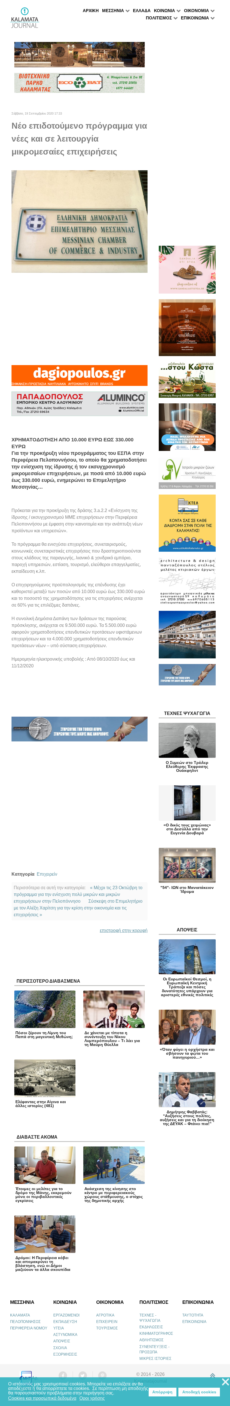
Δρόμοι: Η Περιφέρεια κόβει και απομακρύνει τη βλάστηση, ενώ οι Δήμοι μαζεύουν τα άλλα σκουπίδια (42, 1263)
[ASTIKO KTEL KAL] (187, 525)
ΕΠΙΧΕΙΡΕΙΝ (106, 1322)
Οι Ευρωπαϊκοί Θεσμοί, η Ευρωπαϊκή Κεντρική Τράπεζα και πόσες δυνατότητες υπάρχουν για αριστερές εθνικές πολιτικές (187, 987)
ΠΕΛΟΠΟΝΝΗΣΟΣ (25, 1322)
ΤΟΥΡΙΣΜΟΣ (107, 1328)
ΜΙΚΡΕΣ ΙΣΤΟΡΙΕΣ (155, 1358)
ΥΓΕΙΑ (58, 1328)
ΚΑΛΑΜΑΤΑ (20, 1315)
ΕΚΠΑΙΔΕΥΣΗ (65, 1322)
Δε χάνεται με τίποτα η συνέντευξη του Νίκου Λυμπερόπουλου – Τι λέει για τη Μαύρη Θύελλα (112, 1039)
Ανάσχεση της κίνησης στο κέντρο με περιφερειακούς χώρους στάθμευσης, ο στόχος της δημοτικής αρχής (113, 1194)
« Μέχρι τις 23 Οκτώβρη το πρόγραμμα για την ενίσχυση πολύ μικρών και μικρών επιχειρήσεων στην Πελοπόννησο (78, 894)
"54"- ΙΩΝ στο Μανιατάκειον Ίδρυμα (187, 889)
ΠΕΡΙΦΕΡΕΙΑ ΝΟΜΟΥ (28, 1328)
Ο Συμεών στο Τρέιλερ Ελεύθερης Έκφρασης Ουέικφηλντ (187, 766)
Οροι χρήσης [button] (92, 1398)
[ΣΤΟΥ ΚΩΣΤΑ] (187, 382)
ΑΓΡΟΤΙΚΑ (105, 1315)
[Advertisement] (80, 319)
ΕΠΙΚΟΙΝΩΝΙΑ (194, 1322)
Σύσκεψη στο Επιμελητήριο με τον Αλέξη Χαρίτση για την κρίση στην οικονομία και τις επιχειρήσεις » (78, 908)
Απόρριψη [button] (162, 1392)
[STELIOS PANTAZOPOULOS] (187, 583)
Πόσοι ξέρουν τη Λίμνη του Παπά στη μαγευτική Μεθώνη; (44, 1035)
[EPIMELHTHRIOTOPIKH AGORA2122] (80, 731)
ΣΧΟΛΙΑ (60, 1348)
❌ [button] (225, 1382)
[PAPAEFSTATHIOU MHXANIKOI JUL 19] (187, 637)
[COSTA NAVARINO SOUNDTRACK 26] (187, 330)
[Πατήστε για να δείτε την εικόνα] (80, 221)
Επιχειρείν (47, 874)
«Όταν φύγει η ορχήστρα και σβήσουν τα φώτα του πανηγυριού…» (187, 1053)
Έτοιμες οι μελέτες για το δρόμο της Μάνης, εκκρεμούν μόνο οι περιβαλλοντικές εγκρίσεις (43, 1194)
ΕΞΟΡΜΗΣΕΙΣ (65, 1354)
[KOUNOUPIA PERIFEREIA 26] (187, 429)
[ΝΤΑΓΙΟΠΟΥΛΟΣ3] (79, 377)
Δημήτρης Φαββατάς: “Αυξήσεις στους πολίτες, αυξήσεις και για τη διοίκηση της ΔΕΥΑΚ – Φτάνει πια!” (187, 1118)
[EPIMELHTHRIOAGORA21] (187, 677)
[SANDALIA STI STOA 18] (187, 272)
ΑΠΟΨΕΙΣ (61, 1341)
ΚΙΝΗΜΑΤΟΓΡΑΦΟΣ (156, 1333)
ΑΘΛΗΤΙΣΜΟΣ (151, 1340)
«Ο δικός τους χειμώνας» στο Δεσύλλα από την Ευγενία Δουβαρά (187, 829)
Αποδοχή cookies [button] (199, 1392)
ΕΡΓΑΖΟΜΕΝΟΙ (66, 1315)
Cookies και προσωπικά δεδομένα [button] (42, 1398)
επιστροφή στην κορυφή (124, 930)
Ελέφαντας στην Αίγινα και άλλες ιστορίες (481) (40, 1103)
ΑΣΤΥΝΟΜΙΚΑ (65, 1335)
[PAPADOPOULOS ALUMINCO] (80, 406)
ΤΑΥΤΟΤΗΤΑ (192, 1315)
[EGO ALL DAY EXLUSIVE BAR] (79, 57)
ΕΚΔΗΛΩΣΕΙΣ (151, 1327)
